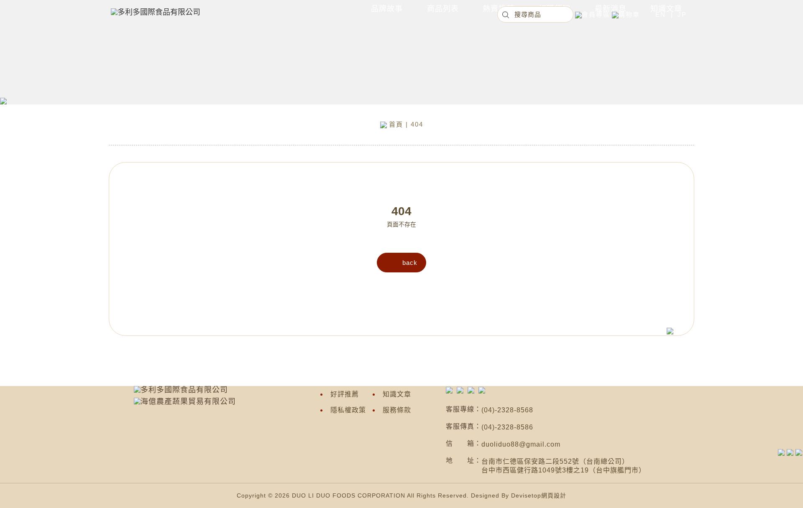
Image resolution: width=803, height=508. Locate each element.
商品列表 (443, 9)
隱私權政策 (348, 410)
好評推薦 (344, 394)
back (409, 262)
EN (660, 14)
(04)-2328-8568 (507, 410)
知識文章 (397, 394)
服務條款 (397, 410)
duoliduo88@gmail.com (520, 444)
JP (682, 14)
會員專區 (596, 14)
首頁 (396, 124)
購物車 (629, 14)
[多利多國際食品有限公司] (449, 390)
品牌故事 (387, 9)
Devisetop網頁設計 (538, 495)
